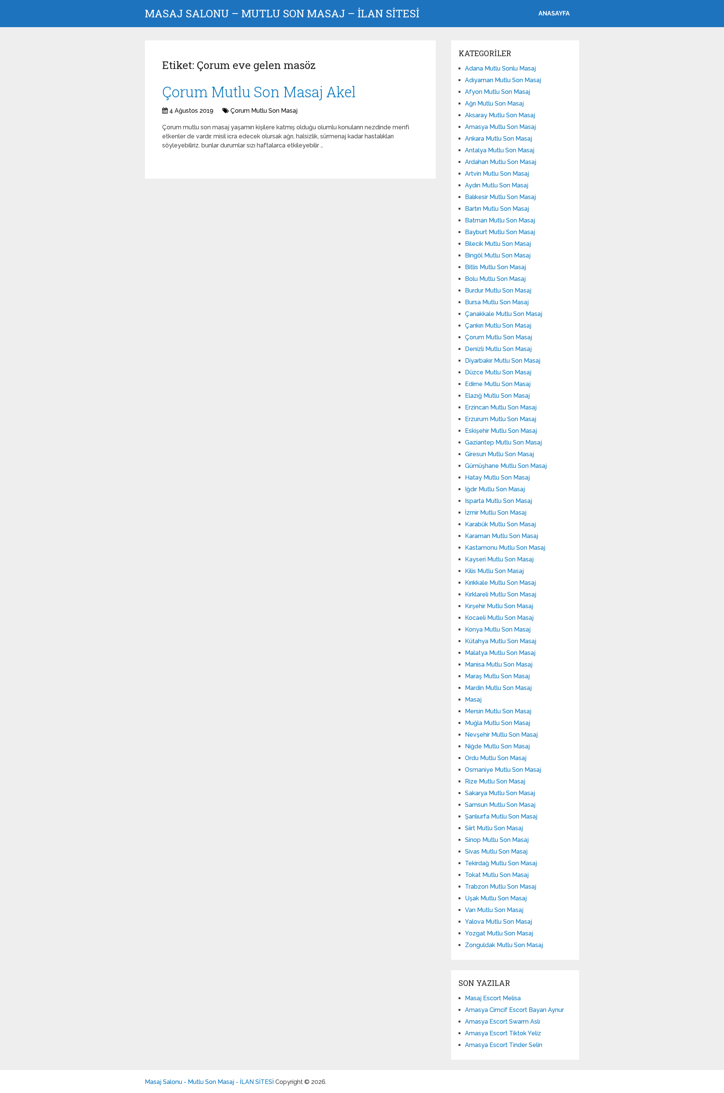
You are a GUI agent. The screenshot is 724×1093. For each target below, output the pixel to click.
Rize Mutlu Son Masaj (495, 781)
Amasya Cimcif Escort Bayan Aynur (514, 1009)
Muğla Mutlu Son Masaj (497, 723)
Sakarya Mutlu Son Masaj (500, 793)
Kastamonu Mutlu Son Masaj (505, 547)
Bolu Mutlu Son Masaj (495, 278)
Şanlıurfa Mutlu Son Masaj (501, 816)
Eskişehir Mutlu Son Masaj (501, 430)
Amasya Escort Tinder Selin (503, 1045)
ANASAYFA (554, 13)
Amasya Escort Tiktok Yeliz (503, 1033)
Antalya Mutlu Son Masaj (499, 150)
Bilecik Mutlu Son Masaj (498, 243)
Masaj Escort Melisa (493, 998)
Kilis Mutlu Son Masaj (494, 571)
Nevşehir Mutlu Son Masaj (501, 734)
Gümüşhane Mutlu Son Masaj (506, 465)
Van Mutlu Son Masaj (494, 910)
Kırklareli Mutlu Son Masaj (500, 594)
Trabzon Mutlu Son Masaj (500, 886)
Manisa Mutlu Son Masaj (498, 664)
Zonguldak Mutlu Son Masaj (504, 945)
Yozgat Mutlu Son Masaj (499, 933)
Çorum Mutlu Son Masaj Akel (259, 91)
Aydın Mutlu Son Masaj (496, 185)
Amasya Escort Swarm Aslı (502, 1021)
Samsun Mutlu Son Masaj (500, 804)
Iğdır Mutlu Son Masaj (495, 489)
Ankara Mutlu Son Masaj (498, 138)
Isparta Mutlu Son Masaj (498, 500)
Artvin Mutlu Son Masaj (497, 173)
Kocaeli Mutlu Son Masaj (499, 617)
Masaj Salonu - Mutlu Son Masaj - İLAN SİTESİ (209, 1081)
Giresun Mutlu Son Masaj (499, 454)
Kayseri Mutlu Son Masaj (499, 559)
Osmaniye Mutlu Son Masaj (503, 769)
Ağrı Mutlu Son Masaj (494, 103)
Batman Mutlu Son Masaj (500, 220)
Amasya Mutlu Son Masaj (500, 126)
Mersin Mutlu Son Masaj (498, 711)
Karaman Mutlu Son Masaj (501, 536)
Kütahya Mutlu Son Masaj (500, 641)
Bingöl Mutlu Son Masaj (498, 255)
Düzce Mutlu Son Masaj (498, 372)
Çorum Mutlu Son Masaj (264, 110)
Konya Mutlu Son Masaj (498, 629)
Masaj (473, 699)
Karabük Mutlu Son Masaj (500, 524)
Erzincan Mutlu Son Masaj (501, 407)
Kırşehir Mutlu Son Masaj (499, 606)
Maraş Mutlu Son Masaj (497, 676)
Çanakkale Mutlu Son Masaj (503, 313)
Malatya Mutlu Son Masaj (500, 652)
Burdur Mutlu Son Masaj (498, 290)
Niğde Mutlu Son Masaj (497, 746)
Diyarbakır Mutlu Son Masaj (502, 360)
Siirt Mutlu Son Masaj (494, 828)
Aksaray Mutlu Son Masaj (500, 115)
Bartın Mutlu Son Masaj (497, 208)
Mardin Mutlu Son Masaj (498, 687)
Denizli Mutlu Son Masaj (498, 349)
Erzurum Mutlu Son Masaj (500, 419)
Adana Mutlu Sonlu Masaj (500, 68)
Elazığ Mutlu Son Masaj (497, 395)
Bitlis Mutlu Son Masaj (495, 267)
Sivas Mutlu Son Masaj (496, 851)
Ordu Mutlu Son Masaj (495, 758)
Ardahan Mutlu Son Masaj (500, 162)
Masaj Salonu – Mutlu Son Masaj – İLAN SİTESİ (282, 13)
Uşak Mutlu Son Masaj (496, 898)
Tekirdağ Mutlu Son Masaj (501, 863)
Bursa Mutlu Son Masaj (497, 302)
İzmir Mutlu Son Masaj (495, 512)
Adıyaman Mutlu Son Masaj (503, 80)
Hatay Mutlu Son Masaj (497, 477)
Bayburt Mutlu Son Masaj (500, 232)
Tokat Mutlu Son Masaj (497, 874)
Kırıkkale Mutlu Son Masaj (500, 582)
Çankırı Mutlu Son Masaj (498, 325)
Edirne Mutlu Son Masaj (498, 384)
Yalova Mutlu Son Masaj (498, 921)
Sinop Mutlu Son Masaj (497, 839)
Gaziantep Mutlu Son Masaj (503, 442)
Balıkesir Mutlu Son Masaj (500, 197)
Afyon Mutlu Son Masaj (497, 91)
